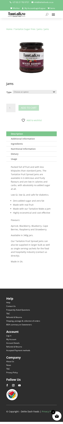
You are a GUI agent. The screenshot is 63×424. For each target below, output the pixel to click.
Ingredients (17, 143)
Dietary (15, 153)
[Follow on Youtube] (19, 385)
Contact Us (11, 306)
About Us (10, 361)
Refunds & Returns (14, 317)
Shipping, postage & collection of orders (23, 321)
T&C (8, 313)
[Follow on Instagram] (13, 385)
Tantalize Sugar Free (24, 29)
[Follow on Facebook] (7, 385)
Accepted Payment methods (18, 350)
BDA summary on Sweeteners (19, 324)
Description (17, 133)
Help (8, 302)
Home (9, 29)
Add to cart (29, 107)
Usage (14, 159)
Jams (39, 29)
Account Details (13, 343)
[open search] (47, 14)
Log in (8, 335)
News (8, 365)
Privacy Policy (12, 372)
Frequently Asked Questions (18, 310)
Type (8, 92)
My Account (11, 339)
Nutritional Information (23, 148)
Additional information (23, 138)
